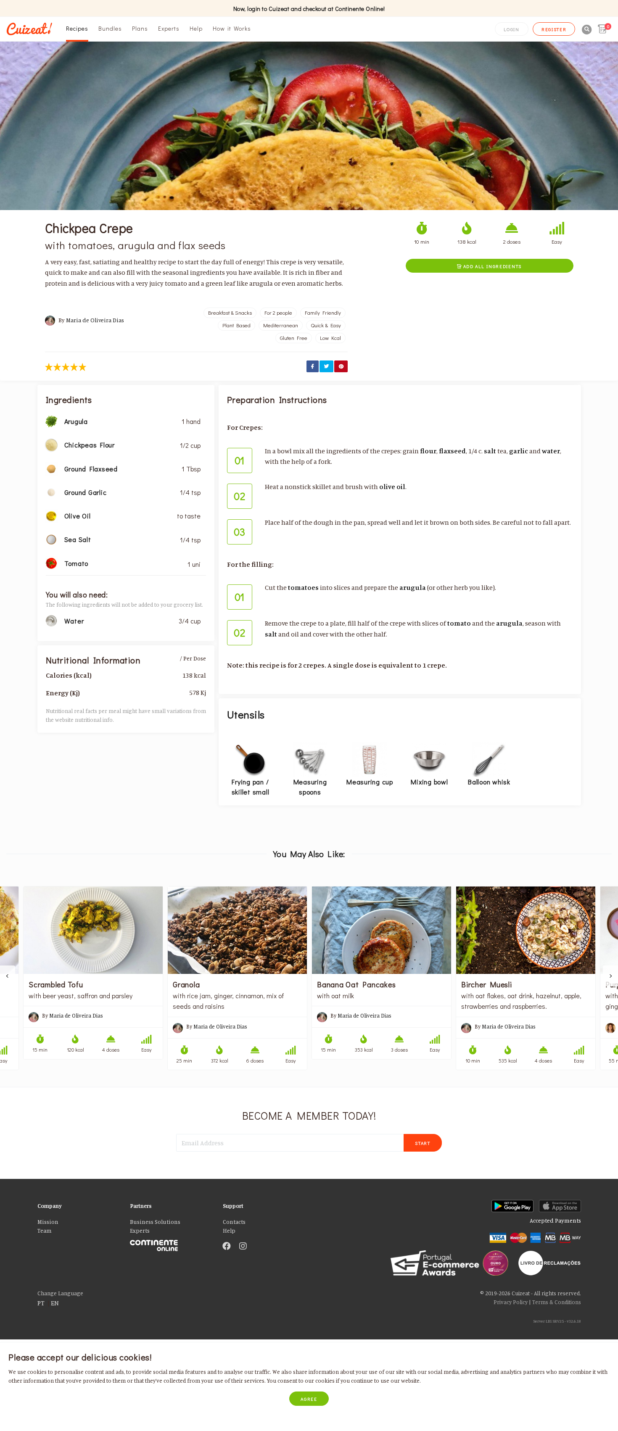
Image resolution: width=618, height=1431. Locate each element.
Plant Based (236, 325)
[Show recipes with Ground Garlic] (51, 491)
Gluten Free (293, 337)
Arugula (76, 421)
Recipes (77, 28)
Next (610, 975)
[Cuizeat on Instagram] (243, 1246)
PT (41, 1303)
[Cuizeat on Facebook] (226, 1246)
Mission (47, 1221)
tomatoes (303, 587)
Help (196, 28)
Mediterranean (280, 325)
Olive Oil (77, 515)
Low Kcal (330, 337)
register (554, 29)
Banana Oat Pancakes (356, 984)
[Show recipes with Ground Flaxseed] (51, 468)
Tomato (76, 563)
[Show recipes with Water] (51, 620)
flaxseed (452, 451)
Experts (169, 28)
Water (74, 620)
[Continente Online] (170, 1243)
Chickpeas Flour (89, 444)
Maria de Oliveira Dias (95, 320)
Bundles (110, 28)
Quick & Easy (326, 325)
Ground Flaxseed (91, 468)
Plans (140, 28)
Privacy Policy (511, 1302)
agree (309, 1399)
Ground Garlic (85, 492)
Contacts (234, 1221)
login (512, 29)
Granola (186, 984)
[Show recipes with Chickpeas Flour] (51, 444)
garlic (518, 451)
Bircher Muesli (486, 984)
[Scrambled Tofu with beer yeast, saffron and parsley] (93, 929)
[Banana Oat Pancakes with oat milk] (381, 929)
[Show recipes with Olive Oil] (51, 515)
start (422, 1143)
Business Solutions (155, 1221)
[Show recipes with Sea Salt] (51, 538)
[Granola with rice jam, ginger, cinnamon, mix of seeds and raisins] (237, 929)
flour (428, 451)
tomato (459, 623)
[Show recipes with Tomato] (51, 562)
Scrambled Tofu (56, 984)
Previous (7, 975)
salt (490, 451)
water (551, 451)
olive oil (392, 486)
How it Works (232, 28)
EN (55, 1303)
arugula (412, 587)
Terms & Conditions (556, 1302)
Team (44, 1230)
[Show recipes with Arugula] (51, 420)
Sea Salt (77, 539)
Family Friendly (323, 312)
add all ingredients (489, 266)
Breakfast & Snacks (230, 312)
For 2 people (278, 312)
